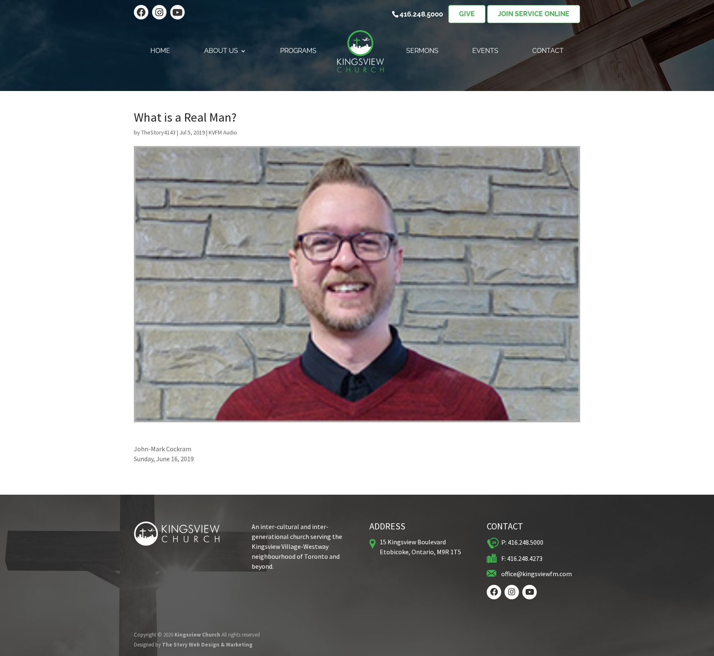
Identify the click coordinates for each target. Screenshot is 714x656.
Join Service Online (533, 14)
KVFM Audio (223, 132)
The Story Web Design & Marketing (207, 644)
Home (160, 51)
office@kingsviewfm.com (536, 574)
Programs (298, 51)
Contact (548, 51)
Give (467, 14)
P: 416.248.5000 (522, 542)
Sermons (422, 51)
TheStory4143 (158, 132)
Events (485, 51)
